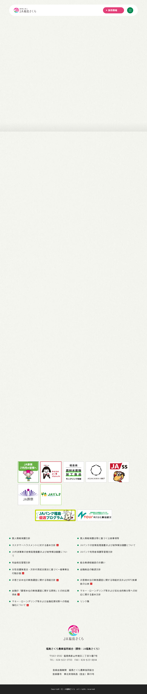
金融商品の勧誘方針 (90, 569)
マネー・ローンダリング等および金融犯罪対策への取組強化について (40, 603)
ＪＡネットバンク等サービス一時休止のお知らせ (48, 147)
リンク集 (84, 601)
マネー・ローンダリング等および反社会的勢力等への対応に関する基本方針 (108, 593)
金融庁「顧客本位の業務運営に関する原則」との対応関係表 (40, 593)
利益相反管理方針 (21, 562)
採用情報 (112, 10)
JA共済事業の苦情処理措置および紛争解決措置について (39, 554)
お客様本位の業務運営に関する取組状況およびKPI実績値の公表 (108, 582)
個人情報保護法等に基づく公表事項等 (99, 538)
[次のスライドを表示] (93, 109)
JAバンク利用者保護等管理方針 (96, 552)
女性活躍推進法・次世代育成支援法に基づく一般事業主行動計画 (40, 571)
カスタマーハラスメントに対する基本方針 (34, 545)
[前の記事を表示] (131, 145)
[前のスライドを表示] (5, 109)
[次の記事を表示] (131, 149)
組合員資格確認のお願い (92, 562)
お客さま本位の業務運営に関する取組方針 (34, 580)
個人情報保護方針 (21, 538)
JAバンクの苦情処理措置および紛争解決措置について (108, 545)
